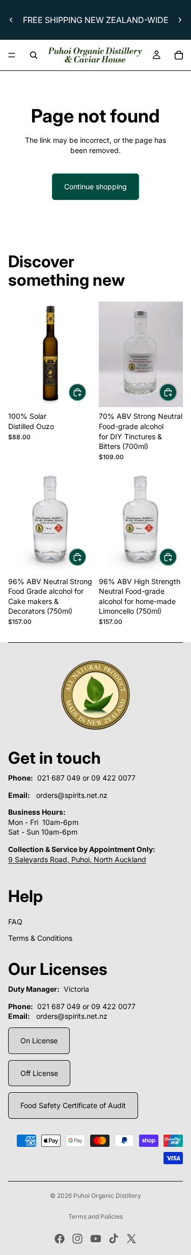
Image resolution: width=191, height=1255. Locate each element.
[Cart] (179, 55)
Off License (39, 1073)
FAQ (15, 921)
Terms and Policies (95, 1216)
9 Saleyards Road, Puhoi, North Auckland (77, 859)
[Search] (33, 55)
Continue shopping (95, 186)
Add (86, 392)
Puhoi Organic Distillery (107, 1195)
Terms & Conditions (40, 938)
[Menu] (11, 55)
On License (39, 1040)
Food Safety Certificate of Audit (73, 1105)
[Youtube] (96, 1239)
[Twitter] (131, 1239)
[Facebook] (59, 1239)
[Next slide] (180, 20)
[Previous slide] (11, 20)
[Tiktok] (113, 1239)
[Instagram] (77, 1239)
